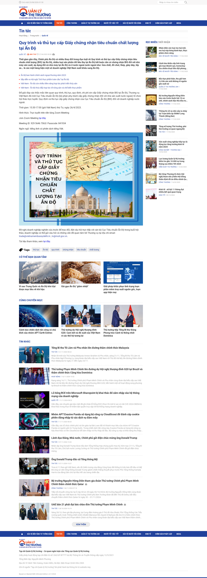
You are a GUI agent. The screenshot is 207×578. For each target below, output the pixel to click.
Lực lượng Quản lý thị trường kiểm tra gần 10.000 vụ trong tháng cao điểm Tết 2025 (171, 161)
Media (178, 23)
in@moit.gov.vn (59, 236)
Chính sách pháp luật (163, 23)
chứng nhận (68, 250)
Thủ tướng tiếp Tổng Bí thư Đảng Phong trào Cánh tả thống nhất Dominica (120, 332)
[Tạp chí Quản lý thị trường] (35, 12)
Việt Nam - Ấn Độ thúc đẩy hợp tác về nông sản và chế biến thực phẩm (51, 88)
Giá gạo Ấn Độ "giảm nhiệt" (74, 286)
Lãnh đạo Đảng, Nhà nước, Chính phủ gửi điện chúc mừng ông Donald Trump (94, 437)
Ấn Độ (45, 250)
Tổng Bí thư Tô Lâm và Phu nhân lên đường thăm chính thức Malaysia (90, 347)
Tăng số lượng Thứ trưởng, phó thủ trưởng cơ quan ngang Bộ (172, 127)
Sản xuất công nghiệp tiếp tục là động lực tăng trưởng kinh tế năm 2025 (173, 144)
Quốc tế (45, 36)
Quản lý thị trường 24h (90, 23)
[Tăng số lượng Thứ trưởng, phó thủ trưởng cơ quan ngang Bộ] (151, 130)
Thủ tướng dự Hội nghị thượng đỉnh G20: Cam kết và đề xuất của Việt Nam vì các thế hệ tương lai (80, 332)
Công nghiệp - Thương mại (169, 150)
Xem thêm (81, 524)
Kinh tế (148, 23)
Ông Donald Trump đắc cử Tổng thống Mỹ (74, 459)
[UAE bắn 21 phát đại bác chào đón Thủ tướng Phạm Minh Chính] (34, 511)
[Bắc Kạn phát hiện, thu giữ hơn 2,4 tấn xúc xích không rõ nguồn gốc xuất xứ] (151, 82)
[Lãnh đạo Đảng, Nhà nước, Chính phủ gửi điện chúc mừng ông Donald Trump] (34, 444)
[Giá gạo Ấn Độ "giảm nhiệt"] (81, 272)
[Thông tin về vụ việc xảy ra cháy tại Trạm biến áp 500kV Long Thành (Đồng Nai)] (151, 115)
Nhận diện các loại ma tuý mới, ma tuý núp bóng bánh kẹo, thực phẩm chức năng (173, 50)
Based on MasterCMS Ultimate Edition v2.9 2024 (37, 574)
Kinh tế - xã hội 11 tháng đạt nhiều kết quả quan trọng (171, 190)
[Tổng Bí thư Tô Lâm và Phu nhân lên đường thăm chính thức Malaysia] (34, 354)
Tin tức (59, 23)
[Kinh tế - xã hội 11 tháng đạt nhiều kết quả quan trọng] (151, 193)
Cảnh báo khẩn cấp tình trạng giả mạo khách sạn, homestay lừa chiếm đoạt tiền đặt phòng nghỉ (172, 66)
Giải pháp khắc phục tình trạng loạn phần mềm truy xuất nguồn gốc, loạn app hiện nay (122, 289)
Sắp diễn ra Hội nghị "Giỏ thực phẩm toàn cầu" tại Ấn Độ (45, 79)
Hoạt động (23, 36)
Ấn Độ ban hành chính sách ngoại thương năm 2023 (43, 75)
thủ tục (36, 250)
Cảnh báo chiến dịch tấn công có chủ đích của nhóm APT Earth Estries (37, 331)
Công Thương (72, 23)
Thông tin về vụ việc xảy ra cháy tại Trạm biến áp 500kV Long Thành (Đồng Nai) (173, 113)
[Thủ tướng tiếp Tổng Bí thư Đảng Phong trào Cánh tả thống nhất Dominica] (123, 316)
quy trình (55, 250)
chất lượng (94, 250)
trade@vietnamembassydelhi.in (34, 236)
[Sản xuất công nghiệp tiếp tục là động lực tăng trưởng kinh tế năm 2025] (151, 145)
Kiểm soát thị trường (168, 167)
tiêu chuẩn (81, 250)
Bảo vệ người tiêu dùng (132, 23)
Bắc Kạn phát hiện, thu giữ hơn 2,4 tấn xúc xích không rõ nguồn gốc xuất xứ (173, 81)
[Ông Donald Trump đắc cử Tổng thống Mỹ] (34, 466)
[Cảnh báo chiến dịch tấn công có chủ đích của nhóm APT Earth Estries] (38, 316)
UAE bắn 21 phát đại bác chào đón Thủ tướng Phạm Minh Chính (87, 504)
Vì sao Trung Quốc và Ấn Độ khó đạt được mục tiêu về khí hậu (37, 288)
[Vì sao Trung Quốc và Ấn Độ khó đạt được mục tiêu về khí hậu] (38, 272)
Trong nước (34, 36)
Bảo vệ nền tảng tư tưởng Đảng (39, 23)
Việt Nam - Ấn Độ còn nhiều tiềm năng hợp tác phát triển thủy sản (49, 83)
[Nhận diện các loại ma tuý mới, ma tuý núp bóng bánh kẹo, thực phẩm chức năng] (151, 52)
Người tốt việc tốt (111, 23)
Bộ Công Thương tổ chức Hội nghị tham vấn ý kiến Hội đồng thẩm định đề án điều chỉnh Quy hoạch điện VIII (173, 177)
